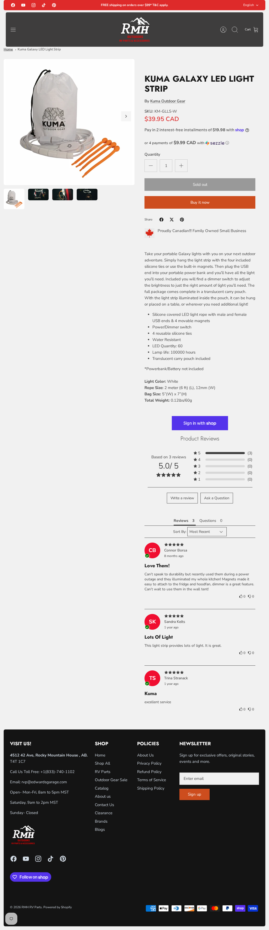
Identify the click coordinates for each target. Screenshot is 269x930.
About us (103, 796)
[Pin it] (182, 219)
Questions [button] (207, 520)
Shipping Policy (150, 788)
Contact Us (104, 804)
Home (8, 49)
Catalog (101, 788)
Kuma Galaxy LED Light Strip (39, 49)
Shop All (102, 763)
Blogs (100, 829)
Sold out (200, 184)
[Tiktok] (44, 5)
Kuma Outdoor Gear (167, 101)
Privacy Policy (149, 763)
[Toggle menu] (16, 30)
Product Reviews (199, 438)
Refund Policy (149, 771)
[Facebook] (13, 5)
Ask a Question (216, 498)
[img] (199, 545)
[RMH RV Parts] (134, 29)
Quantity (152, 154)
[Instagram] (33, 5)
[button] (199, 142)
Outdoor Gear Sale (111, 779)
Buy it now (200, 202)
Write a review (182, 498)
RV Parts (102, 771)
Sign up (194, 794)
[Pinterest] (54, 5)
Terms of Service (151, 779)
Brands (101, 821)
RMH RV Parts (32, 907)
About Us (145, 755)
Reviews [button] (181, 520)
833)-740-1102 (60, 771)
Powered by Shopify (57, 907)
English (248, 5)
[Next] (126, 116)
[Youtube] (23, 5)
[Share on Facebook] (161, 219)
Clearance (103, 813)
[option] (69, 122)
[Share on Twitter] (172, 219)
